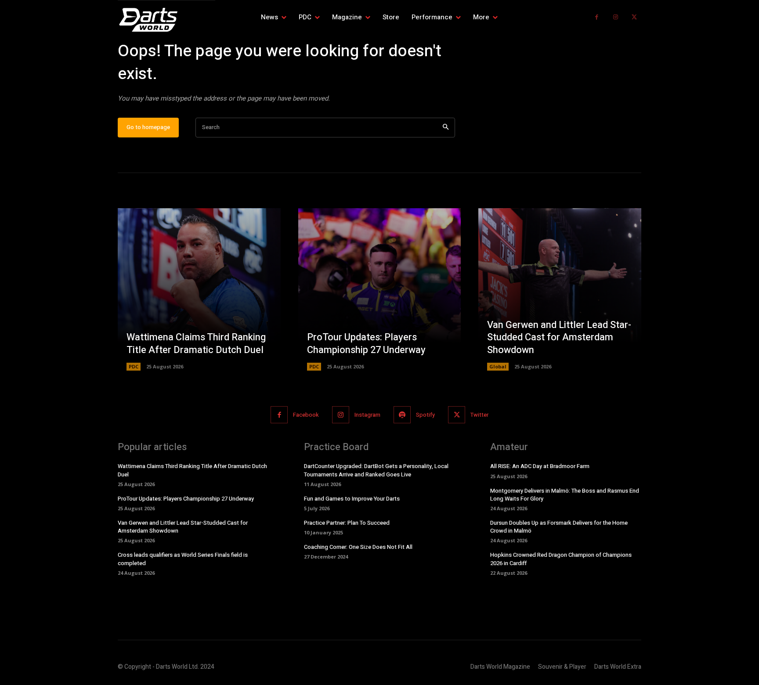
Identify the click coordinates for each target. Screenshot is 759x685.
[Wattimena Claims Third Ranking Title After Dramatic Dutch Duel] (199, 289)
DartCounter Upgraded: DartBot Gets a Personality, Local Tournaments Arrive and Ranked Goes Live (376, 470)
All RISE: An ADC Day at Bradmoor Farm (539, 466)
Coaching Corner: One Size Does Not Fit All (358, 547)
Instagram (367, 415)
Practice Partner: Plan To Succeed (347, 523)
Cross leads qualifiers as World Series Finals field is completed (183, 559)
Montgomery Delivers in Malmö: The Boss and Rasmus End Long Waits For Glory (564, 495)
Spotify (425, 415)
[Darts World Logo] (166, 20)
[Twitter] (634, 17)
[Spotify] (402, 414)
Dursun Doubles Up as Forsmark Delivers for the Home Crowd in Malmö (559, 527)
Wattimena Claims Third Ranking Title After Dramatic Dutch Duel (196, 343)
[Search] (445, 127)
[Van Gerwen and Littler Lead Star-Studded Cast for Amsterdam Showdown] (559, 289)
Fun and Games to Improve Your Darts (352, 498)
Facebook (306, 415)
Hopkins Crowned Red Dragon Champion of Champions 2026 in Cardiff (561, 559)
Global (497, 366)
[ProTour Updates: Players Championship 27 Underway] (379, 289)
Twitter (479, 415)
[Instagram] (615, 17)
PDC (133, 366)
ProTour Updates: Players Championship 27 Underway (366, 343)
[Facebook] (596, 17)
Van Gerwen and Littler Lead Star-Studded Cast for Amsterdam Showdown (559, 337)
